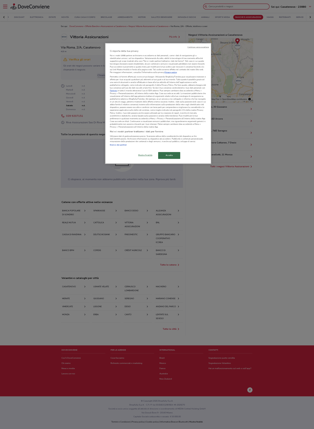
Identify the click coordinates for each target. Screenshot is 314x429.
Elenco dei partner (118, 145)
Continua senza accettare (198, 47)
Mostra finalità (145, 155)
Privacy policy (171, 72)
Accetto (169, 155)
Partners (113, 90)
